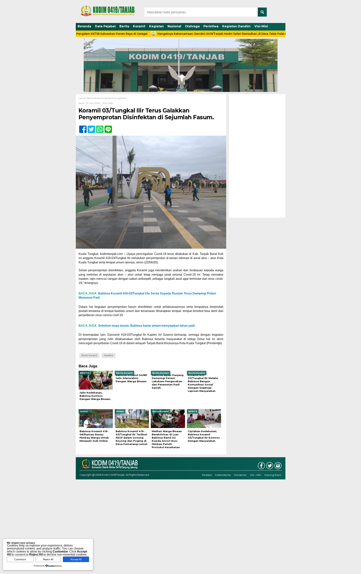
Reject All (48, 559)
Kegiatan (156, 26)
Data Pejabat (105, 26)
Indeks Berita (223, 475)
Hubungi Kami (272, 475)
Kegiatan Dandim (236, 26)
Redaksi (207, 475)
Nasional (174, 26)
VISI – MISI (255, 475)
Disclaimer (240, 475)
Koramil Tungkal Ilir (115, 98)
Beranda (84, 26)
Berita (124, 26)
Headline (108, 355)
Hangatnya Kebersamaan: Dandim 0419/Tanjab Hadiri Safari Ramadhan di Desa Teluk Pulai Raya (203, 33)
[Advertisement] (257, 155)
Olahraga (192, 26)
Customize (20, 559)
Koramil (139, 26)
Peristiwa (210, 26)
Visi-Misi (261, 26)
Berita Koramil (95, 98)
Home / (83, 98)
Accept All (76, 559)
